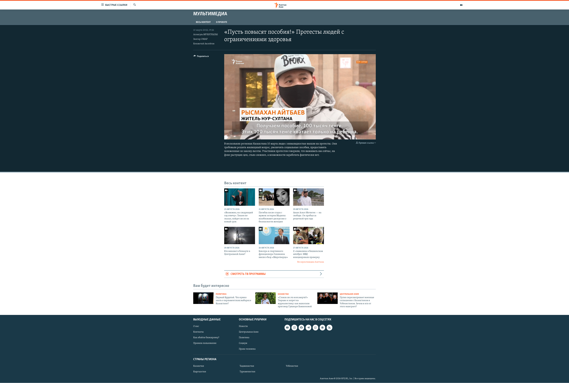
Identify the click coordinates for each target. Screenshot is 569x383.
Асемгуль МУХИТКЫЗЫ (205, 34)
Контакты (198, 332)
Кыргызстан (199, 372)
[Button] (201, 57)
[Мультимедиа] (461, 5)
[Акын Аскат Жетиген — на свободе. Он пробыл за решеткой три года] (308, 197)
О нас (196, 326)
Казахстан (283, 294)
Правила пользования (204, 343)
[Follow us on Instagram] (294, 327)
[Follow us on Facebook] (301, 327)
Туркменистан (247, 372)
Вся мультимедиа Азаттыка (310, 262)
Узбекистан (292, 366)
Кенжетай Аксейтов (203, 44)
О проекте (221, 22)
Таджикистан (247, 366)
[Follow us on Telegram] (308, 327)
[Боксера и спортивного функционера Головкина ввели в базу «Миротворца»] (274, 235)
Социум (243, 343)
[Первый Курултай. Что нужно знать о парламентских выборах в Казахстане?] (203, 298)
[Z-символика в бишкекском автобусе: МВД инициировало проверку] (308, 235)
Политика (221, 294)
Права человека (247, 349)
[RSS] (329, 327)
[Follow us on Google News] (322, 327)
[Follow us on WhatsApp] (315, 327)
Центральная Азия (349, 294)
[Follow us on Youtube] (287, 327)
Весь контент (203, 22)
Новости (243, 326)
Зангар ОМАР (200, 39)
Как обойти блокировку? (206, 338)
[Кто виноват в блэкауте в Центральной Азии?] (239, 235)
